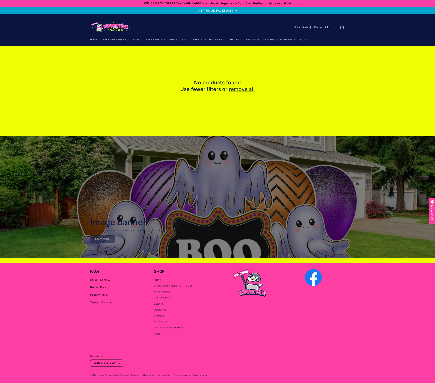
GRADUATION (162, 298)
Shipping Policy (100, 279)
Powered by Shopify (129, 375)
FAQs (157, 333)
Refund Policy (99, 287)
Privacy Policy (99, 295)
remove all (242, 89)
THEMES (159, 315)
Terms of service (182, 375)
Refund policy (148, 375)
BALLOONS (161, 322)
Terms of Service (101, 302)
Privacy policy (164, 375)
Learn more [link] (102, 239)
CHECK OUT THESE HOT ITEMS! (173, 285)
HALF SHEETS (162, 292)
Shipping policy (200, 375)
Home (157, 280)
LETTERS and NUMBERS (168, 328)
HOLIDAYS (160, 309)
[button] (121, 39)
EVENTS (159, 304)
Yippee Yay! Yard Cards (108, 375)
